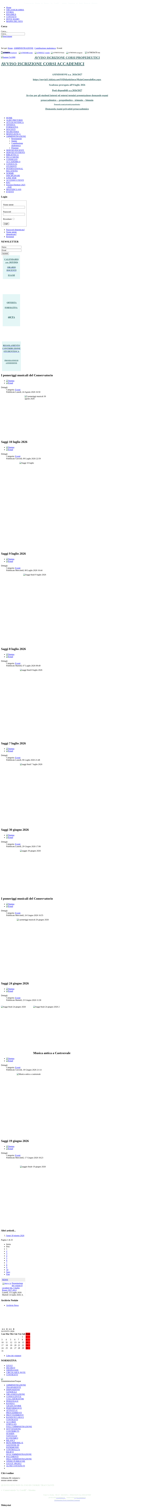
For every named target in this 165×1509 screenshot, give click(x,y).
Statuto (14, 141)
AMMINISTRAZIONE (23, 48)
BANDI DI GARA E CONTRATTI (15, 1418)
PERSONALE (12, 1401)
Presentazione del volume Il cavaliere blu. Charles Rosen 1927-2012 (12, 1286)
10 (7, 1270)
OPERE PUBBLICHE (15, 1461)
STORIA (10, 12)
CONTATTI (11, 17)
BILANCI (10, 1440)
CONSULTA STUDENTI (11, 165)
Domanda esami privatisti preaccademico (67, 109)
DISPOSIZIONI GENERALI (13, 1391)
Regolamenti (16, 139)
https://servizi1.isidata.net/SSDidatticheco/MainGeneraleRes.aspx (67, 79)
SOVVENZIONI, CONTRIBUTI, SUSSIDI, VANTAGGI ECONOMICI (13, 1433)
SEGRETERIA (12, 132)
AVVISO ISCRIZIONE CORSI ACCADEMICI (42, 63)
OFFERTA (12, 302)
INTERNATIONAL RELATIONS (14, 170)
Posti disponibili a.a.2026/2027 (67, 90)
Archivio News (12, 1305)
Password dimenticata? (15, 230)
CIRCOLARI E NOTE (16, 1372)
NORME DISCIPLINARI (13, 174)
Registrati (10, 237)
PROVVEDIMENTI (14, 1415)
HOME (9, 118)
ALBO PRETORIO (14, 120)
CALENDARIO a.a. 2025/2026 (11, 261)
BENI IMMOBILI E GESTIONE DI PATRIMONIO (14, 1445)
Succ (8, 1272)
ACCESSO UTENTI (15, 180)
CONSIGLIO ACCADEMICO (13, 160)
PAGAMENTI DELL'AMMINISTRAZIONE (19, 1458)
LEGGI (9, 1365)
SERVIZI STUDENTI (15, 152)
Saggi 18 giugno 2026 (15, 1235)
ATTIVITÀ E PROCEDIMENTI (14, 1411)
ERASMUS (11, 14)
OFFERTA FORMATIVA (12, 126)
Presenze (15, 148)
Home (8, 7)
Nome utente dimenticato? (11, 233)
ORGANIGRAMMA (15, 10)
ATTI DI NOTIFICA (15, 122)
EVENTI (10, 192)
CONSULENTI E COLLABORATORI (15, 1397)
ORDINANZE (12, 1370)
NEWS (5, 1280)
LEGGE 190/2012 (13, 1463)
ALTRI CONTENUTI (15, 1466)
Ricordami (7, 219)
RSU (8, 182)
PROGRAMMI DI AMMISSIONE (11, 361)
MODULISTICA (13, 134)
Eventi (17, 390)
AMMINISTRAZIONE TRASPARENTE (16, 1386)
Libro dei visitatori (13, 1356)
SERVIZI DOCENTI (15, 150)
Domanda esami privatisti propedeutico (67, 104)
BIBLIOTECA (12, 155)
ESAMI (11, 275)
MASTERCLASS (13, 189)
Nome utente (8, 205)
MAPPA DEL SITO (14, 21)
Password (7, 212)
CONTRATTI (12, 1375)
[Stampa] (10, 381)
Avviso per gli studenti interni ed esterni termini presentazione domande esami (67, 95)
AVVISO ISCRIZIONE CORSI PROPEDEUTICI (67, 57)
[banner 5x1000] (8, 57)
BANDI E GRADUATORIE (13, 1404)
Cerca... (4, 31)
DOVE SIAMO (12, 19)
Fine (8, 1274)
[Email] (9, 383)
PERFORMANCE (14, 1408)
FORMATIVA (11, 307)
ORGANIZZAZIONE (15, 1394)
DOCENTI (10, 129)
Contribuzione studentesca (45, 48)
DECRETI (10, 1368)
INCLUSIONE (12, 157)
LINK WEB (11, 178)
